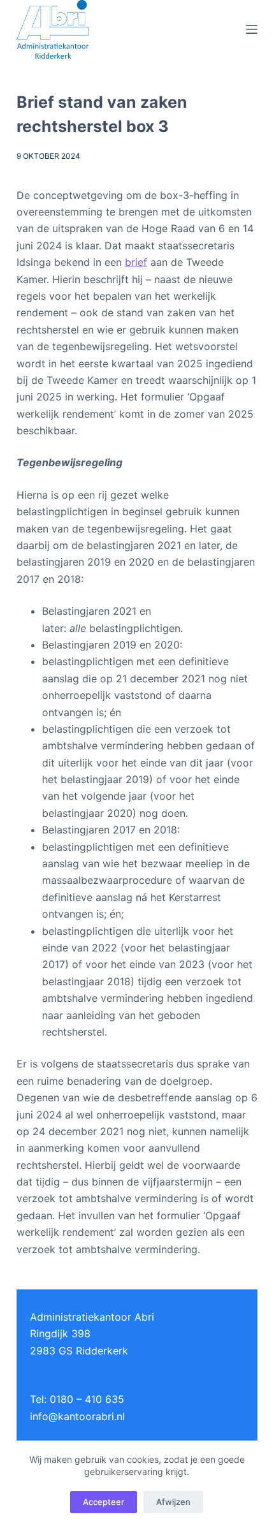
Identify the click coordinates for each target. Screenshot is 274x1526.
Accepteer (103, 1502)
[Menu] (251, 29)
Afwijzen (173, 1502)
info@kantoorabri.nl (77, 1416)
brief (136, 262)
